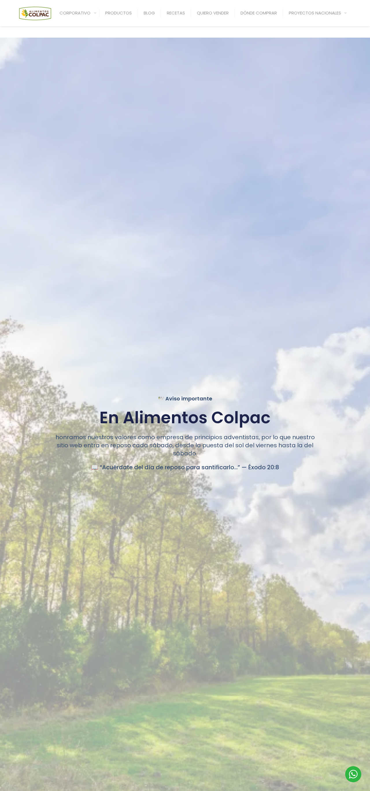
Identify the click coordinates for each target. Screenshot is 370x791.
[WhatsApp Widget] (353, 774)
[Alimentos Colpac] (35, 13)
